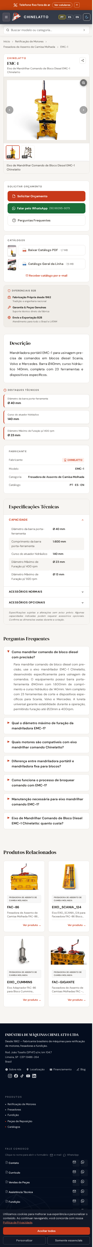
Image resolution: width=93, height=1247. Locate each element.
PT (62, 17)
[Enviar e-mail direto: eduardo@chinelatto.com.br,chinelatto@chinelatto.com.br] (72, 1207)
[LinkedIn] (45, 1081)
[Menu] (6, 17)
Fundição (13, 1120)
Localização (37, 1074)
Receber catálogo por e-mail (47, 275)
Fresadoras (14, 1115)
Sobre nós (15, 1074)
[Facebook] (27, 1081)
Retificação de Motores (29, 41)
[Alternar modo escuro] (86, 17)
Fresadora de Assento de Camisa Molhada (29, 47)
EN (77, 17)
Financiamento (62, 1074)
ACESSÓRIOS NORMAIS (25, 591)
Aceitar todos (45, 1231)
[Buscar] (84, 30)
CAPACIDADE (18, 520)
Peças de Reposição (20, 1126)
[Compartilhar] (82, 60)
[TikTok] (33, 1081)
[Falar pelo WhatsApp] (81, 1168)
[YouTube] (39, 1081)
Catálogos (14, 1132)
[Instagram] (21, 1081)
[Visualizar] (12, 251)
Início (6, 41)
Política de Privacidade (17, 1222)
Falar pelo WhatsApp (43, 208)
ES (69, 17)
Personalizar (23, 1240)
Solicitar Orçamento (32, 196)
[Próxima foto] (83, 110)
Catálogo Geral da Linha (48, 264)
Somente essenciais (66, 1240)
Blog (11, 1080)
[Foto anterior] (9, 110)
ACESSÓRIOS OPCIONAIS (27, 602)
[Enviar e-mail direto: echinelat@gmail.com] (72, 1168)
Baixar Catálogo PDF (45, 250)
